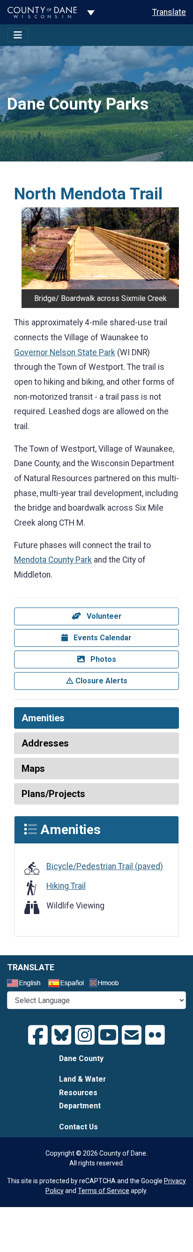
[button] (33, 248)
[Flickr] (155, 1035)
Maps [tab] (33, 768)
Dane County (81, 1058)
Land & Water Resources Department (82, 1092)
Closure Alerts (100, 680)
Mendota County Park (53, 559)
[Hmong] (107, 984)
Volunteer (103, 616)
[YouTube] (108, 1035)
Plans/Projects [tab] (53, 793)
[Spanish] (68, 984)
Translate (169, 12)
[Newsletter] (131, 1035)
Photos (102, 659)
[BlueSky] (61, 1035)
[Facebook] (38, 1035)
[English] (26, 984)
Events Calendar (102, 637)
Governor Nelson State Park (64, 352)
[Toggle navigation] (17, 35)
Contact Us (78, 1126)
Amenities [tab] (43, 718)
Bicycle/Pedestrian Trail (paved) (104, 866)
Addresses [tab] (45, 743)
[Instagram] (84, 1035)
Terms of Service (103, 1190)
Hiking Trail (66, 886)
